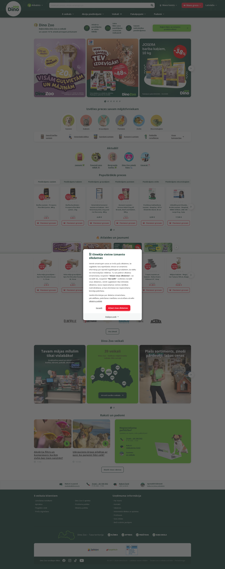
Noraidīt (99, 308)
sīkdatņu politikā (95, 301)
